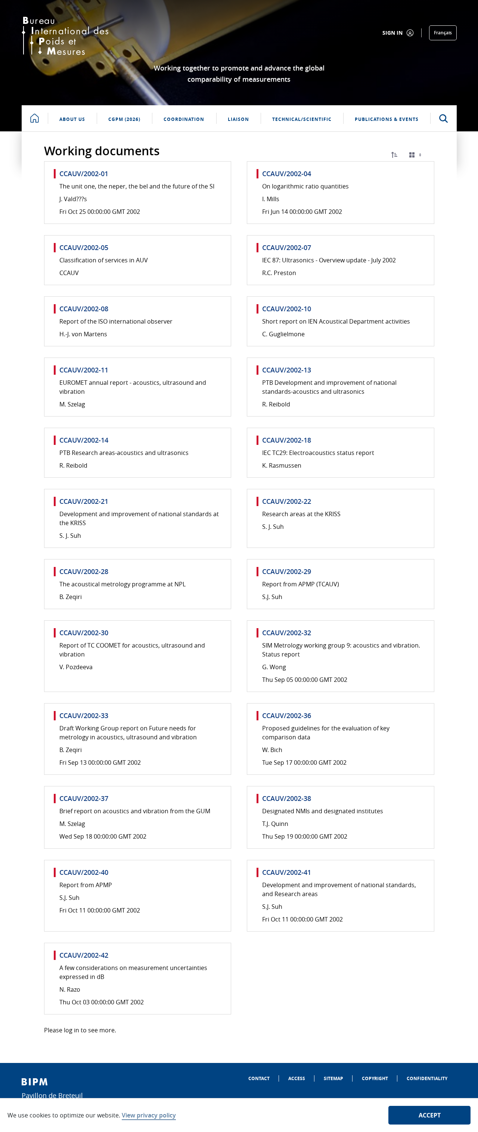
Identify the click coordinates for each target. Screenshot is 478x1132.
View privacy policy (149, 1115)
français (443, 32)
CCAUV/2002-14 (83, 440)
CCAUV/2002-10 (286, 308)
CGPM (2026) (124, 119)
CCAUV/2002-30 (83, 632)
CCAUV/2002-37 (83, 798)
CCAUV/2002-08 (83, 308)
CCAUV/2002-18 (286, 440)
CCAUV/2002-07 (286, 247)
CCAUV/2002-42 (83, 955)
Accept (430, 1115)
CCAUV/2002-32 (286, 632)
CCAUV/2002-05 (83, 247)
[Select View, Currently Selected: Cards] (416, 155)
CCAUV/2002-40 (83, 872)
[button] (394, 155)
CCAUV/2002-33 (83, 715)
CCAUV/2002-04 (286, 173)
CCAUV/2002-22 (286, 501)
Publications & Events (387, 119)
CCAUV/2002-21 (83, 501)
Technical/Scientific (302, 119)
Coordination (184, 119)
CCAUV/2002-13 (286, 369)
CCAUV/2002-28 (83, 571)
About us (72, 119)
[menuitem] (259, 1078)
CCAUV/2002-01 (83, 173)
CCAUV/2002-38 (286, 798)
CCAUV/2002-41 (286, 872)
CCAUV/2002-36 (286, 715)
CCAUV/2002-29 (286, 571)
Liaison (238, 119)
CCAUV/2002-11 (83, 369)
